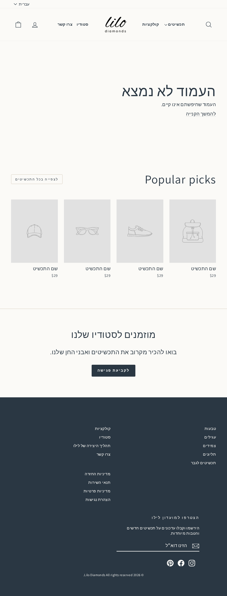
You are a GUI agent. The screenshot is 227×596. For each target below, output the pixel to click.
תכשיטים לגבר (203, 462)
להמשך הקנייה (201, 114)
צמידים (209, 445)
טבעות (210, 428)
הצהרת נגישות (98, 499)
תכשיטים (176, 24)
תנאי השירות (99, 482)
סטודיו (82, 24)
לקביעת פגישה (113, 370)
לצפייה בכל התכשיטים (36, 179)
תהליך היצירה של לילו (92, 445)
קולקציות (150, 24)
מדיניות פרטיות (97, 491)
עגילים (210, 437)
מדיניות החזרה (97, 473)
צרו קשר (65, 24)
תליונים (209, 454)
